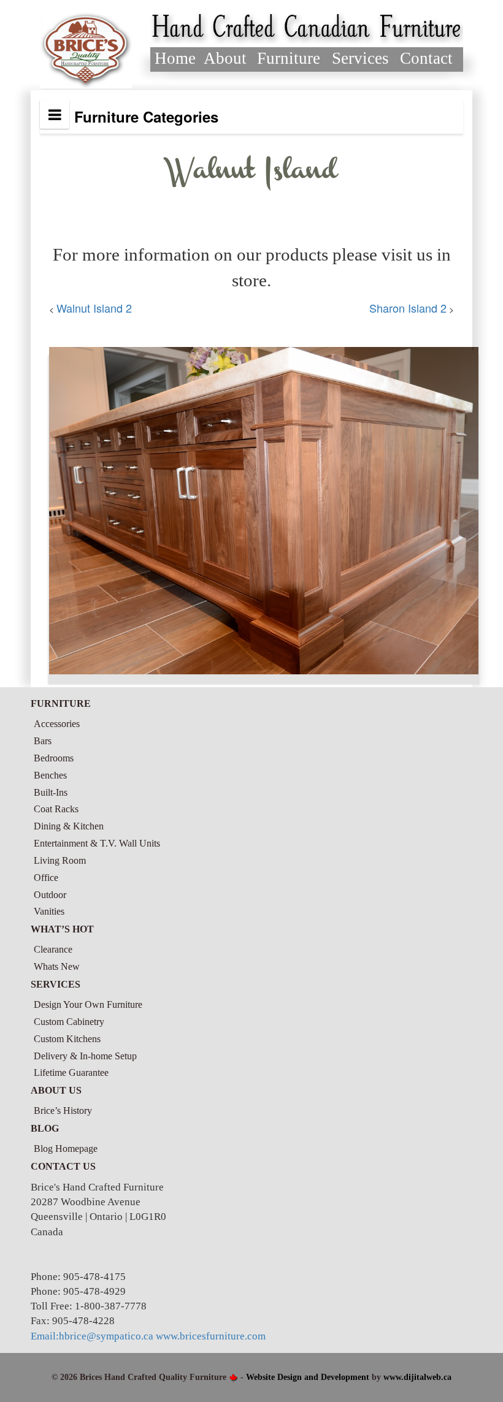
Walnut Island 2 (94, 308)
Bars (43, 741)
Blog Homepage (66, 1148)
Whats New (57, 966)
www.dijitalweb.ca (417, 1377)
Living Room (60, 860)
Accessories (57, 723)
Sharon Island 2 (408, 308)
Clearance (53, 949)
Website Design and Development (307, 1377)
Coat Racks (56, 809)
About (225, 58)
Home (175, 58)
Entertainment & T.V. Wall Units (97, 843)
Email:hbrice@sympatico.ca (92, 1336)
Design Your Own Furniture (88, 1004)
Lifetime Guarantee (71, 1072)
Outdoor (50, 895)
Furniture (288, 58)
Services (360, 58)
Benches (50, 775)
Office (46, 877)
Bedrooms (54, 758)
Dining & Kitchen (69, 826)
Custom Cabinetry (69, 1021)
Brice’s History (63, 1110)
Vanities (49, 911)
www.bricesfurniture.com (211, 1336)
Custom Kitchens (67, 1039)
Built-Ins (50, 792)
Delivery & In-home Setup (85, 1056)
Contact (426, 58)
